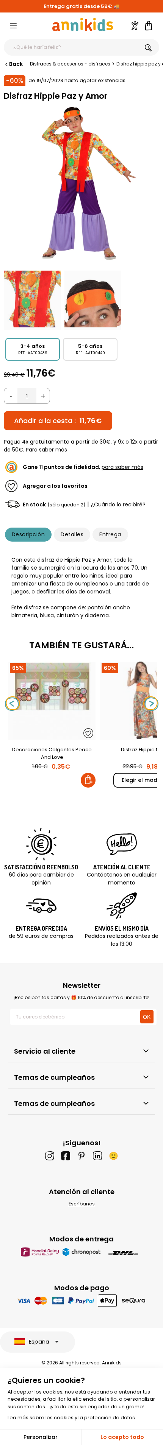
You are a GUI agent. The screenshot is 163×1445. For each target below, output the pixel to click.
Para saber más (46, 449)
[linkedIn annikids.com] (97, 1156)
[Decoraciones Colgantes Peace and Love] (52, 736)
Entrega (110, 534)
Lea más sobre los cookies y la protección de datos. (72, 1417)
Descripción (28, 534)
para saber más (122, 467)
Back (16, 64)
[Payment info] (81, 1300)
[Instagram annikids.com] (50, 1156)
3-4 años (32, 346)
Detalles (72, 534)
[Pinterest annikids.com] (81, 1156)
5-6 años (90, 346)
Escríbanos (82, 1204)
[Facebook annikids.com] (66, 1156)
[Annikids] (82, 24)
